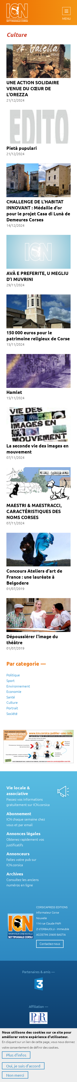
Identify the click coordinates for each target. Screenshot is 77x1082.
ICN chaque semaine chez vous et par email (25, 819)
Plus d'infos (16, 1055)
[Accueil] (12, 12)
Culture (12, 702)
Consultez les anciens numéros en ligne (22, 879)
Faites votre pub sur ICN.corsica (21, 859)
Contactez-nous (50, 943)
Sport (10, 680)
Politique (13, 674)
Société (12, 713)
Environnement (18, 686)
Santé (10, 697)
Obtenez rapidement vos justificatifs (25, 839)
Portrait (12, 707)
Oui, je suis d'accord (23, 1066)
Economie (13, 691)
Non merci (15, 1075)
